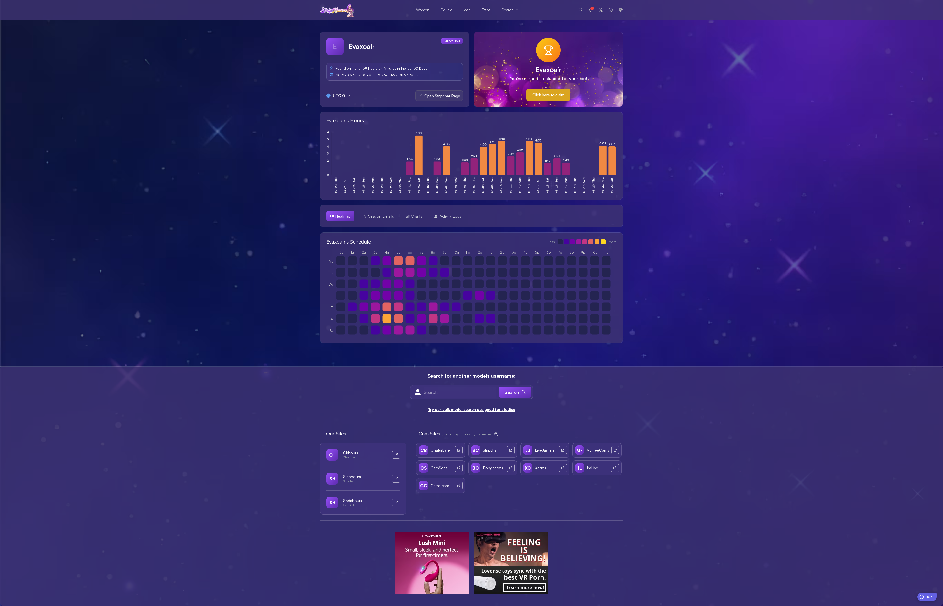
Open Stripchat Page (442, 95)
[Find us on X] (601, 10)
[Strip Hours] (337, 10)
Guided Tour (452, 41)
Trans (486, 9)
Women (422, 9)
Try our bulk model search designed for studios (471, 409)
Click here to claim (548, 94)
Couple (446, 9)
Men (467, 9)
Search (507, 9)
